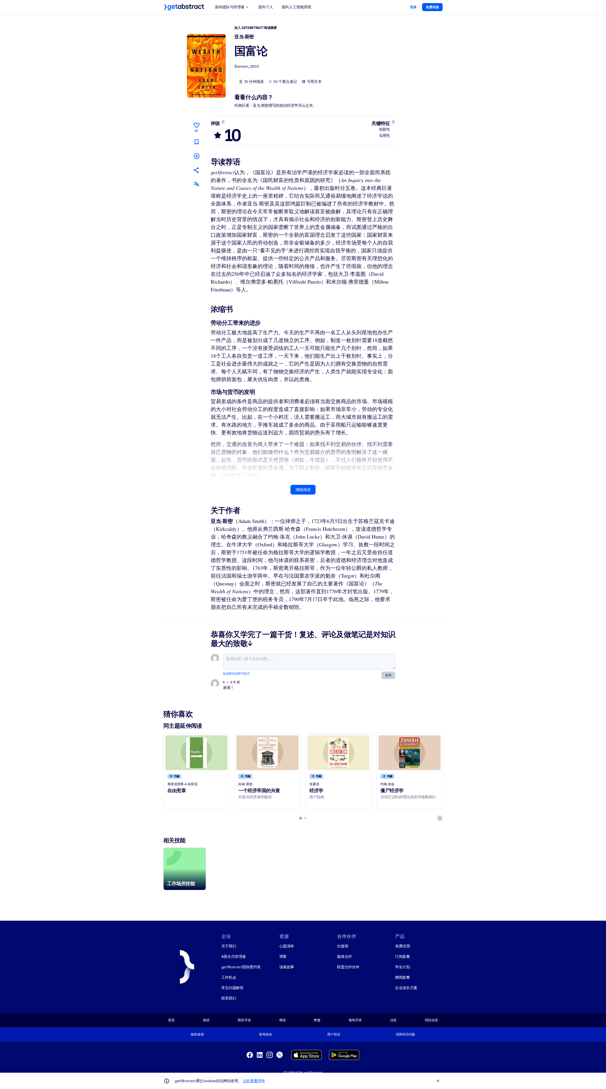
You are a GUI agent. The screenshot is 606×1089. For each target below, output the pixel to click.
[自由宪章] (196, 752)
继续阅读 (303, 489)
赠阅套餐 (402, 977)
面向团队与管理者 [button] (230, 7)
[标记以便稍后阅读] (196, 142)
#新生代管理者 (233, 956)
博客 (283, 956)
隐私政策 (197, 1034)
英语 (171, 1020)
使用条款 (265, 1034)
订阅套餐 (402, 956)
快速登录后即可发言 (236, 673)
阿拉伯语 (431, 1020)
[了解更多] (223, 122)
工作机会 (228, 977)
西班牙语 (244, 1020)
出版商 (342, 946)
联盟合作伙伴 (348, 967)
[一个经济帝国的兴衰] (267, 752)
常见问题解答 (232, 988)
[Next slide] (440, 818)
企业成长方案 (406, 988)
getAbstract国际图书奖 (241, 967)
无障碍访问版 (405, 1034)
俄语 (282, 1020)
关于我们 (228, 946)
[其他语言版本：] (196, 184)
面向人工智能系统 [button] (296, 7)
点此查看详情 (254, 1081)
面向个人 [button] (265, 7)
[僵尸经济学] (410, 752)
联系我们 (228, 998)
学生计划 (402, 967)
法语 (393, 1020)
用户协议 (333, 1034)
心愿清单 (286, 946)
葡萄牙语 (355, 1020)
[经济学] (338, 752)
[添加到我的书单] (196, 156)
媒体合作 (344, 956)
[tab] (300, 818)
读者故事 (286, 967)
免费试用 (402, 946)
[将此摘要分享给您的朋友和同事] (196, 170)
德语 (206, 1020)
